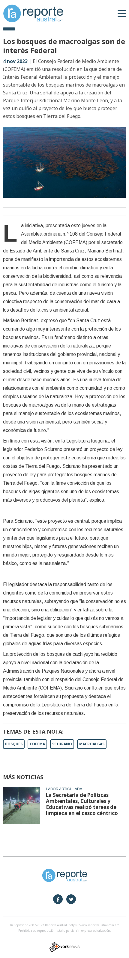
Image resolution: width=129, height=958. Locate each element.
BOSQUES (13, 744)
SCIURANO (62, 744)
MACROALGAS (91, 744)
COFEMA (37, 744)
